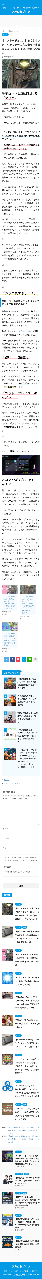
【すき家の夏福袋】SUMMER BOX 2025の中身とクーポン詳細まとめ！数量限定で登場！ (28, 736)
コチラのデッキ (23, 331)
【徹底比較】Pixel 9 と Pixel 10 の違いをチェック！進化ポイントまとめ (27, 1180)
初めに (21, 23)
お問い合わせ (21, 16)
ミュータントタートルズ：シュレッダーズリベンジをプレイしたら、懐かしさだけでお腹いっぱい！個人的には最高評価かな (27, 1066)
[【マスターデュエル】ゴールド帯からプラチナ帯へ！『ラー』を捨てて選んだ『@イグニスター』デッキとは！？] (28, 589)
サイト (5, 848)
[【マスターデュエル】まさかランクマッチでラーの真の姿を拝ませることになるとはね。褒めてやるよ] (24, 659)
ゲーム (6, 780)
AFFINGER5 (25, 1276)
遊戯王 (19, 783)
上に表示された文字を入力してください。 (18, 872)
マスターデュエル (10, 783)
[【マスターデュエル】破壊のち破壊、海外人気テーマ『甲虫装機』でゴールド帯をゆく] (10, 626)
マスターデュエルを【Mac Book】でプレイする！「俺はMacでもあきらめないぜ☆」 (24, 1130)
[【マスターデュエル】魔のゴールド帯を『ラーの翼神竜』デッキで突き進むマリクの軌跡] (10, 589)
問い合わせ (21, 26)
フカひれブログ (21, 11)
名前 (5, 829)
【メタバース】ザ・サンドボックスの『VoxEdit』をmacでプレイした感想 (27, 981)
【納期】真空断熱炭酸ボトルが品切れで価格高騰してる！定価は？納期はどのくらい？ (24, 1139)
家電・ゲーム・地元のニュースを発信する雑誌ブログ (21, 1271)
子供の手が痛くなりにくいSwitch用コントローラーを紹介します (27, 1023)
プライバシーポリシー (21, 18)
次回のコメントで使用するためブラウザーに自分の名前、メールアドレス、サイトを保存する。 (20, 860)
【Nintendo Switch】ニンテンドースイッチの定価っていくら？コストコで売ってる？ (27, 1043)
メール (6, 838)
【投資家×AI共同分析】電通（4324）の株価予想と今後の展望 (27, 1244)
